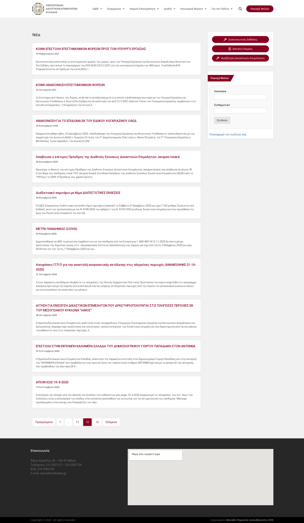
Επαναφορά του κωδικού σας (228, 134)
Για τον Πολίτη (220, 8)
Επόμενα (111, 422)
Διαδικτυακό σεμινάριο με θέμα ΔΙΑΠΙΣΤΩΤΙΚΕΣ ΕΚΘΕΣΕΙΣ (78, 193)
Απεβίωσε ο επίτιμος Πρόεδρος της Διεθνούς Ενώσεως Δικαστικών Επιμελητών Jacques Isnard (107, 157)
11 (77, 422)
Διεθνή (168, 8)
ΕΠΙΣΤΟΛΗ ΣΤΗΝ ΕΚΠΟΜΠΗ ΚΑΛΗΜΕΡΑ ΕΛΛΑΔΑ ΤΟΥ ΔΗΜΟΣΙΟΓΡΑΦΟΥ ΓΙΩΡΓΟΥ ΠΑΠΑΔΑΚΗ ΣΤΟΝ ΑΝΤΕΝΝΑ (115, 346)
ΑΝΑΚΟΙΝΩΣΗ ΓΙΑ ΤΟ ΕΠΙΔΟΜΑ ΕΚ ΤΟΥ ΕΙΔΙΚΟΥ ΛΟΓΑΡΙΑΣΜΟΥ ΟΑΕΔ (86, 121)
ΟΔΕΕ (96, 8)
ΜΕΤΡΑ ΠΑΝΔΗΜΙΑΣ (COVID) (56, 229)
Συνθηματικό (222, 105)
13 (97, 422)
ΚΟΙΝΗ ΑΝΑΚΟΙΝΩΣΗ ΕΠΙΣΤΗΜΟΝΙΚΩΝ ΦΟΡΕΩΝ (70, 85)
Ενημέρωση (114, 8)
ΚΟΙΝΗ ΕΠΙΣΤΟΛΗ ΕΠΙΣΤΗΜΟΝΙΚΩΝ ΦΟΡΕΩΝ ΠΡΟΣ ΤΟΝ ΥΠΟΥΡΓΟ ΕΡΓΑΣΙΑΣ (91, 49)
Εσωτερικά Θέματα (191, 8)
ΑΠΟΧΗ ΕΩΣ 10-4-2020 (52, 382)
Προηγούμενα (44, 422)
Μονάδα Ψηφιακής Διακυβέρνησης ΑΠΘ (249, 520)
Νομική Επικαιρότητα (142, 8)
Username (220, 91)
